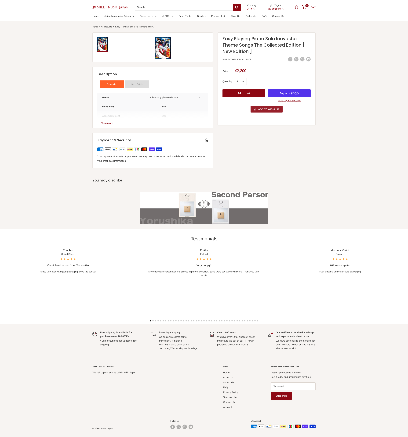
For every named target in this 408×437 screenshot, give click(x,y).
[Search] (237, 7)
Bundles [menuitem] (201, 16)
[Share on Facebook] (290, 59)
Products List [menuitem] (218, 16)
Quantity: (227, 81)
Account (227, 407)
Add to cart (244, 93)
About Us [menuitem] (235, 16)
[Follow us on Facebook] (172, 427)
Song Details (137, 84)
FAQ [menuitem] (264, 16)
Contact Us (229, 402)
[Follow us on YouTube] (191, 427)
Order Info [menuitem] (251, 16)
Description (112, 84)
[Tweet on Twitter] (302, 59)
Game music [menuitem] (146, 16)
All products (106, 27)
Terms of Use (230, 397)
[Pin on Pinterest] (296, 59)
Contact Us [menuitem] (278, 16)
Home (95, 27)
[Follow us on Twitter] (178, 427)
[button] (2, 284)
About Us (228, 377)
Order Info (228, 382)
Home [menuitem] (95, 16)
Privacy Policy (230, 392)
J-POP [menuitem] (166, 16)
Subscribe (281, 395)
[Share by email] (308, 59)
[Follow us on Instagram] (184, 427)
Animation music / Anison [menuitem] (117, 16)
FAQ (225, 387)
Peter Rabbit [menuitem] (185, 16)
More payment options (289, 100)
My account (275, 8)
